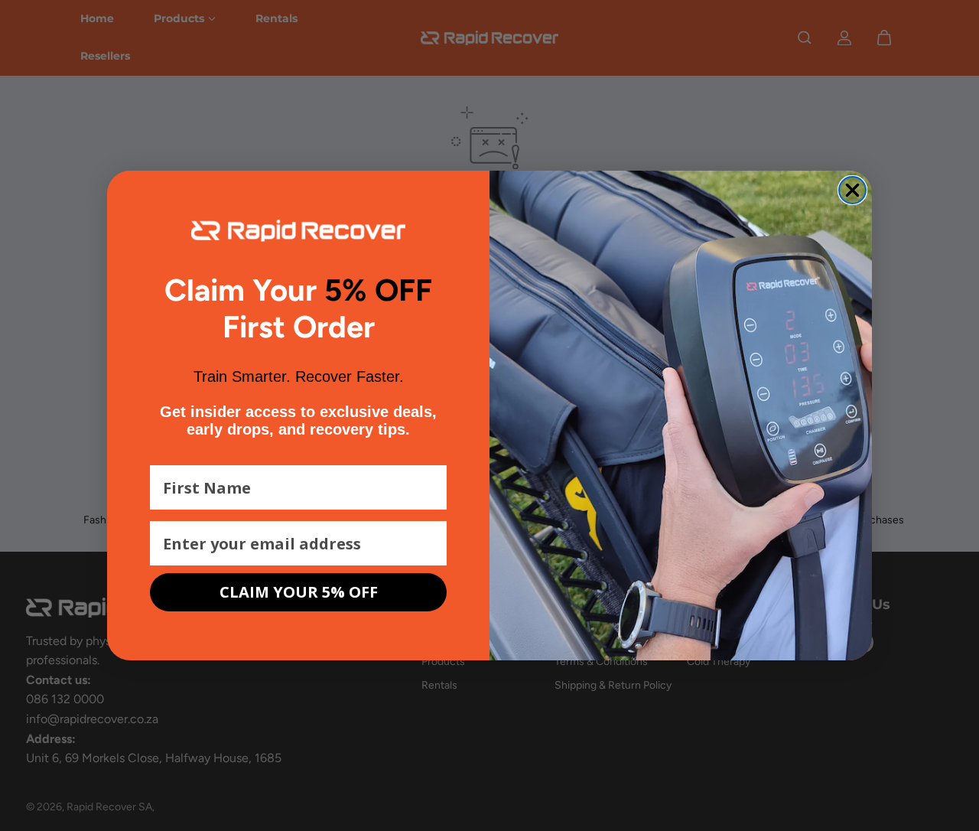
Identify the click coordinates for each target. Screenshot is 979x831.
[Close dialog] (852, 190)
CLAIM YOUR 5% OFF (299, 592)
